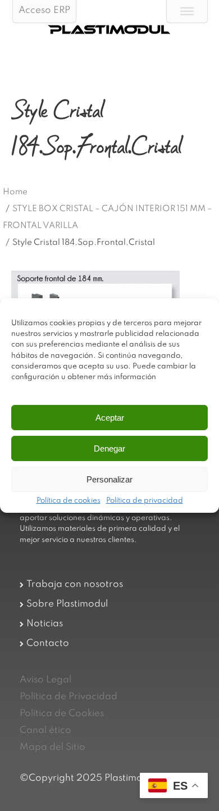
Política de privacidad (144, 501)
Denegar (109, 448)
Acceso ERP (44, 10)
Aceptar (109, 417)
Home (15, 192)
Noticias (44, 623)
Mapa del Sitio (52, 747)
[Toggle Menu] (187, 11)
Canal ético (45, 730)
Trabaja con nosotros (74, 584)
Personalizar (109, 479)
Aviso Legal (45, 680)
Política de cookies (68, 501)
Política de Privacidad (68, 696)
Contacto (47, 643)
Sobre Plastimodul (67, 604)
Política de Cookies (62, 713)
